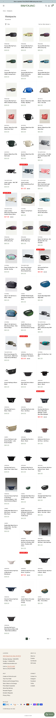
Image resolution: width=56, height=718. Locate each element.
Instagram (33, 678)
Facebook (33, 681)
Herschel (23, 352)
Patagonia (6, 43)
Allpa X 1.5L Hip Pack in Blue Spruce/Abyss (11, 325)
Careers (33, 658)
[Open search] (46, 6)
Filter (8, 24)
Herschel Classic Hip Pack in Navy (11, 599)
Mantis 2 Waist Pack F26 (27, 128)
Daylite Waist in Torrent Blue (44, 599)
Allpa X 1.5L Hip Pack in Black (10, 296)
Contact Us (33, 676)
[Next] (52, 1)
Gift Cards (33, 663)
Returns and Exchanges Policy (11, 681)
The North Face (42, 152)
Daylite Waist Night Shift (44, 296)
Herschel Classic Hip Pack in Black (44, 571)
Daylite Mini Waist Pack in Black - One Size (44, 511)
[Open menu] (3, 5)
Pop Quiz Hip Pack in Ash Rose (27, 410)
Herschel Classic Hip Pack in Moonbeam (11, 572)
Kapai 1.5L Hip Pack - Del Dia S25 (10, 268)
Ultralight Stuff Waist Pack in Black (44, 496)
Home (4, 11)
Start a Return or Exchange (10, 683)
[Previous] (3, 1)
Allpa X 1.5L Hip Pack (27, 211)
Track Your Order (7, 678)
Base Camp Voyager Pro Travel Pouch (45, 326)
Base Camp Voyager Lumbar (26, 269)
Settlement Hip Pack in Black (44, 383)
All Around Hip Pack (43, 268)
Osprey (23, 293)
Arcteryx (23, 98)
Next (48, 638)
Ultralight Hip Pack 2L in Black (27, 440)
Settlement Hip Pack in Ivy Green (28, 571)
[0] (52, 6)
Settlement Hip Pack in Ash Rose (44, 440)
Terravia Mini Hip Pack (10, 46)
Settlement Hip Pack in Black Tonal (27, 468)
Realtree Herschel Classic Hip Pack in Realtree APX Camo (27, 543)
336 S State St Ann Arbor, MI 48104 (12, 656)
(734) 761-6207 (11, 666)
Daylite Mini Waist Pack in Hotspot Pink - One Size (11, 527)
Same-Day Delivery (8, 688)
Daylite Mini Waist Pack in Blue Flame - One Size (11, 512)
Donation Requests (8, 693)
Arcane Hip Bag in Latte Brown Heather (10, 440)
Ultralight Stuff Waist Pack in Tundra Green (27, 497)
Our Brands (33, 660)
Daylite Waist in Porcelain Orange (27, 600)
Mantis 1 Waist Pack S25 (27, 101)
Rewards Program (7, 690)
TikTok (32, 683)
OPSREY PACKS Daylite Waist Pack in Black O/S (27, 297)
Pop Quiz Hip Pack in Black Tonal (10, 468)
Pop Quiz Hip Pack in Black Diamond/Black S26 (11, 629)
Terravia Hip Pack (43, 211)
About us (33, 656)
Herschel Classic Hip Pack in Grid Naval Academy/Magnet (11, 498)
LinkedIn (33, 686)
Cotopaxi (23, 208)
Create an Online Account (9, 676)
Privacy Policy (6, 695)
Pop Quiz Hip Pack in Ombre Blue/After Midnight (43, 411)
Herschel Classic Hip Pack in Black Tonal (44, 469)
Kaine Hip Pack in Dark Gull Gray (44, 541)
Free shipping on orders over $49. (28, 1)
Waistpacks (9, 11)
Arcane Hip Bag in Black (11, 383)
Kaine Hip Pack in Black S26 (27, 383)
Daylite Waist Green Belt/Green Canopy (27, 325)
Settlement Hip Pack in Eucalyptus (27, 355)
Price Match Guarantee (9, 686)
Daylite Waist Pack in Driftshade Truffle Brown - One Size (27, 513)
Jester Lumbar (44, 155)
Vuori (39, 265)
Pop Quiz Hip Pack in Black (9, 410)
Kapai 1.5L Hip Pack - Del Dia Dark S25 (44, 240)
